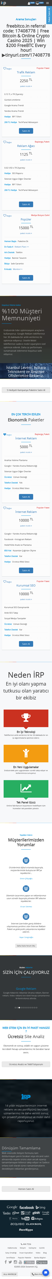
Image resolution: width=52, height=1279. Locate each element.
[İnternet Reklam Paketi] (4, 3)
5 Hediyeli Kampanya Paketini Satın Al (26, 390)
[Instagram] (15, 1262)
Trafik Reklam (26, 72)
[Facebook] (6, 1262)
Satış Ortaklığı (11, 1253)
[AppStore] (41, 1262)
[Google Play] (29, 1262)
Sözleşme (32, 1248)
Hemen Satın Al (26, 1188)
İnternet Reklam (26, 438)
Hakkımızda (12, 1248)
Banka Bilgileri (40, 1257)
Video (38, 1253)
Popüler (26, 219)
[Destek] (45, 1272)
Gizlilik (42, 1248)
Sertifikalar (10, 1257)
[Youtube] (20, 1262)
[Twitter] (10, 1262)
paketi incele (25, 86)
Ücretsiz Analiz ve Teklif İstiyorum (26, 1064)
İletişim (23, 1248)
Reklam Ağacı (26, 146)
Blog (45, 1253)
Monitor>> (17, 269)
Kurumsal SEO (26, 585)
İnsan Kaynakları (26, 1253)
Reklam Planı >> (22, 246)
